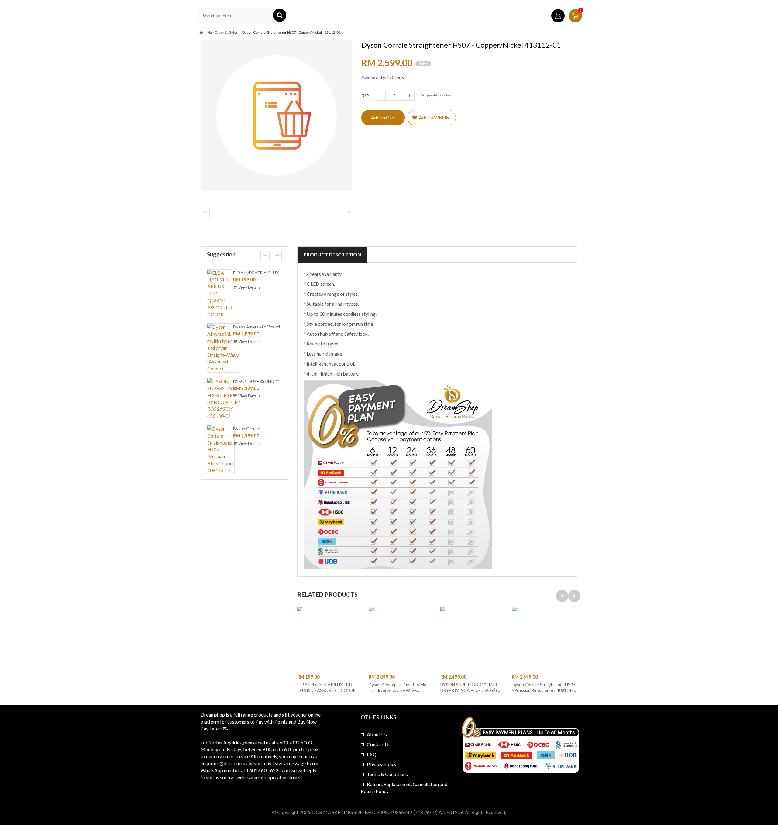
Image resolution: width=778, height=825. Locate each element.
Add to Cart (383, 117)
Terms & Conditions (387, 774)
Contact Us (379, 744)
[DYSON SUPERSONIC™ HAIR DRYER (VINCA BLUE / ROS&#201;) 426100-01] (224, 399)
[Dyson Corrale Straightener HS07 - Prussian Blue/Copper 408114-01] (221, 449)
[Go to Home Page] (201, 32)
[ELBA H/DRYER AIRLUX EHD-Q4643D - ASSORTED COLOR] (219, 293)
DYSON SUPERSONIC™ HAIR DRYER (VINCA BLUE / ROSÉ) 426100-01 (468, 690)
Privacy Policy (382, 764)
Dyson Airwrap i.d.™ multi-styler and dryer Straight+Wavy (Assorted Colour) (398, 690)
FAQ (372, 754)
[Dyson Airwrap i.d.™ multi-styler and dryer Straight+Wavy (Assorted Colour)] (223, 348)
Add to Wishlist (435, 117)
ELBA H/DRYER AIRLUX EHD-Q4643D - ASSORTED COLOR (326, 687)
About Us (377, 734)
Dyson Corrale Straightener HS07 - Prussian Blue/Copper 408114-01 (543, 690)
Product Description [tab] (332, 254)
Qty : (366, 95)
